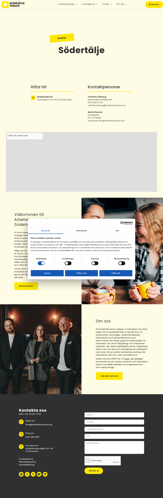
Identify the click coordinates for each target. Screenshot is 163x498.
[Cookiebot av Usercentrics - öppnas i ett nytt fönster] (122, 223)
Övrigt (106, 4)
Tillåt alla (115, 273)
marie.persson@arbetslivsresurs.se (106, 120)
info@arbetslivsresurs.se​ (39, 424)
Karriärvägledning (24, 256)
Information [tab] (81, 230)
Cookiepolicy (26, 459)
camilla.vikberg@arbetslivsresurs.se (107, 105)
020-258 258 (32, 437)
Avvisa (47, 273)
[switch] (68, 263)
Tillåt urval (81, 273)
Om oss (120, 4)
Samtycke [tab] (45, 230)
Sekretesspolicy (27, 461)
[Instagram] (33, 474)
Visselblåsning (26, 464)
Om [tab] (117, 230)
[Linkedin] (45, 474)
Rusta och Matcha (27, 253)
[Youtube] (39, 474)
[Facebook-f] (27, 474)
